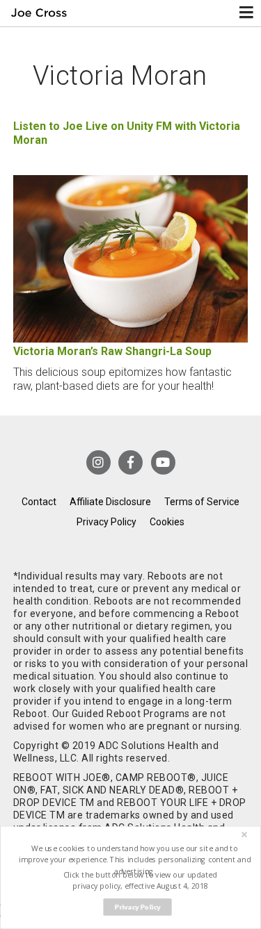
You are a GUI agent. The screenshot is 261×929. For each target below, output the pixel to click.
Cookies (167, 521)
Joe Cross (39, 13)
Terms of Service (201, 501)
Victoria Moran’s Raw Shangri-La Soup (112, 351)
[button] (134, 860)
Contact (39, 501)
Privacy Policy (106, 521)
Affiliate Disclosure (110, 501)
